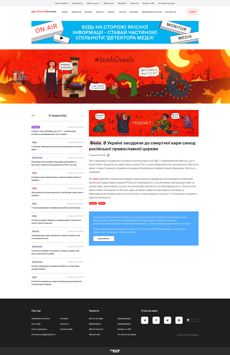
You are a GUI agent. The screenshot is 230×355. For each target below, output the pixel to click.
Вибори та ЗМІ (148, 3)
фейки (65, 12)
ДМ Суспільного (93, 3)
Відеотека (135, 3)
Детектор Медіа (61, 3)
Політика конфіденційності (43, 334)
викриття (100, 12)
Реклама (64, 318)
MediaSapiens (77, 3)
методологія (170, 12)
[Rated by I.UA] (193, 320)
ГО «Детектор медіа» (166, 3)
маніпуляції (76, 12)
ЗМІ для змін (109, 3)
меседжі (88, 12)
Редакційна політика (40, 318)
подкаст (111, 12)
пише (95, 178)
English (192, 12)
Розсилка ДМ (66, 329)
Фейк (95, 143)
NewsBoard (122, 3)
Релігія (101, 203)
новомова (133, 12)
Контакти (64, 324)
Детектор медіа (96, 318)
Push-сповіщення (39, 329)
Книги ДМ (35, 324)
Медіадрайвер (124, 318)
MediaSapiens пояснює (152, 12)
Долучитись (103, 238)
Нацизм (93, 203)
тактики (122, 12)
